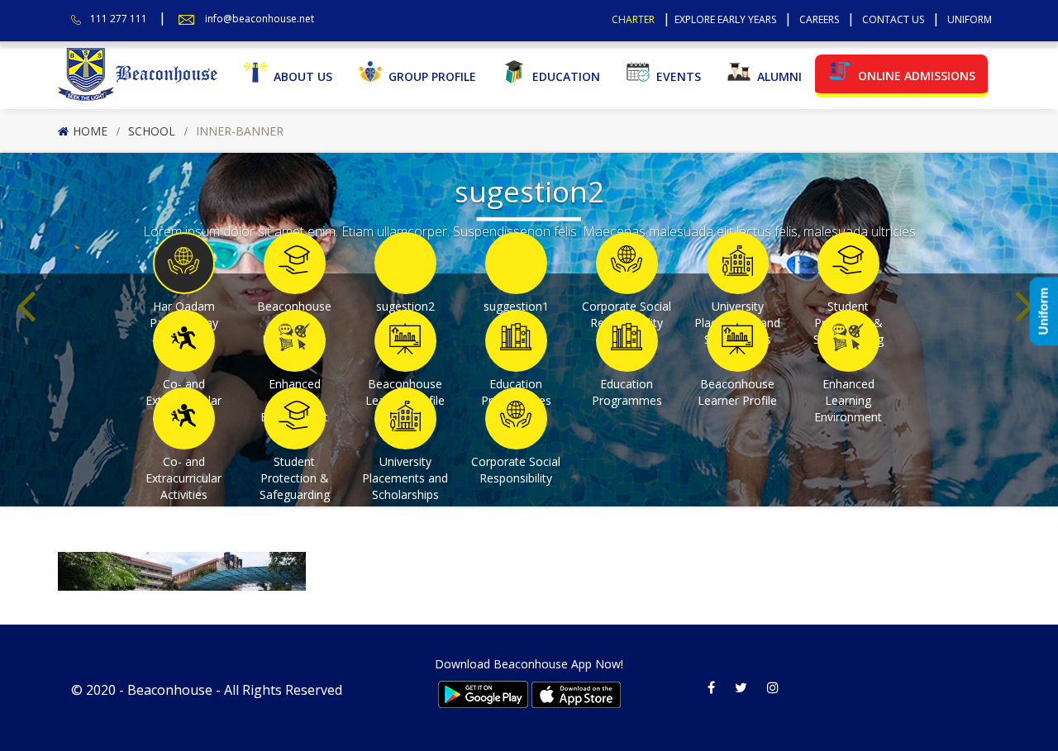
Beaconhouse (169, 690)
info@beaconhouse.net (259, 19)
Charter (633, 19)
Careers (819, 19)
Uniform (969, 19)
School (151, 131)
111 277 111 (118, 19)
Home (90, 131)
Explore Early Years (725, 19)
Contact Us (893, 19)
